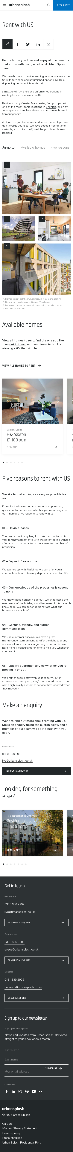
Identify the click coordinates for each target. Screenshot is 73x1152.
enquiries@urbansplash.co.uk (23, 987)
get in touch (17, 344)
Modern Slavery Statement (19, 1128)
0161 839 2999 (14, 979)
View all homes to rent (19, 365)
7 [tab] (26, 865)
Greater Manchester (33, 103)
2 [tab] (7, 463)
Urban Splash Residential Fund (21, 1142)
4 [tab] (14, 463)
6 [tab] (22, 463)
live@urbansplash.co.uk (17, 760)
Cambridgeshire (11, 114)
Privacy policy (11, 1133)
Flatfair (31, 570)
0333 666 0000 (14, 942)
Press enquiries (12, 1138)
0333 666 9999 (12, 754)
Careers (7, 1123)
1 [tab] (3, 463)
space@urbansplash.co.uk (21, 949)
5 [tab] (18, 463)
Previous (7, 401)
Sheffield (51, 107)
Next (58, 401)
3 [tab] (11, 463)
